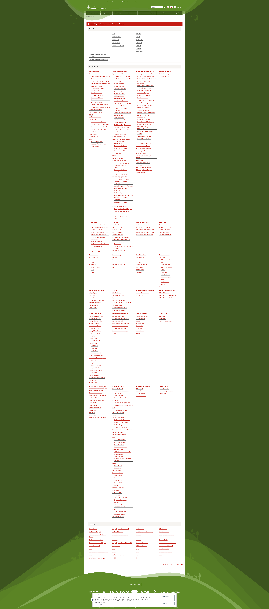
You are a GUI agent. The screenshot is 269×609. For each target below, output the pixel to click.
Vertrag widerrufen (134, 584)
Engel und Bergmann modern (144, 234)
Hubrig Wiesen (93, 380)
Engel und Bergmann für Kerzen (145, 227)
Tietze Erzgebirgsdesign (119, 514)
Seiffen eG (115, 262)
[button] (168, 7)
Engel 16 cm (94, 350)
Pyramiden (139, 328)
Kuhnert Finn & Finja (95, 303)
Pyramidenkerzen (117, 298)
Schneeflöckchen (164, 293)
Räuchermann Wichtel (95, 393)
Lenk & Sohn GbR (164, 549)
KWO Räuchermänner (120, 410)
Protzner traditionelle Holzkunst (98, 552)
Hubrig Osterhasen (94, 368)
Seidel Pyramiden (119, 86)
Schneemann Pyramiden (119, 328)
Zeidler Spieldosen (117, 234)
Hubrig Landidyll (94, 323)
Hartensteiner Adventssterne (167, 543)
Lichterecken (139, 160)
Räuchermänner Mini (142, 316)
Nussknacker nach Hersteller (97, 225)
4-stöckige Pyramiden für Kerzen (123, 195)
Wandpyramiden (117, 156)
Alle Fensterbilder (94, 257)
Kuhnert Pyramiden (120, 98)
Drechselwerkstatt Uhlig (119, 435)
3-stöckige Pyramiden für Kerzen (123, 193)
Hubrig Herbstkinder (95, 326)
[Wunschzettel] (171, 7)
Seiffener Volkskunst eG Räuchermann (98, 89)
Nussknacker (139, 326)
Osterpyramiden (164, 287)
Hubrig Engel (93, 343)
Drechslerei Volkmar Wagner (97, 543)
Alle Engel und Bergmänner (144, 225)
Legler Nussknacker (96, 241)
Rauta (114, 509)
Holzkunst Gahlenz (141, 546)
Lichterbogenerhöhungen (143, 167)
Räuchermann (118, 475)
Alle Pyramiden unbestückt (122, 163)
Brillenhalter (92, 295)
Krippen (116, 502)
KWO (113, 267)
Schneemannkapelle (118, 316)
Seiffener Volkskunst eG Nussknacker (98, 238)
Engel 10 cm (94, 348)
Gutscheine (139, 42)
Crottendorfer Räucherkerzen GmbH (97, 536)
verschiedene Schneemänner (121, 323)
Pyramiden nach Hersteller (120, 74)
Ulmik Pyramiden (119, 115)
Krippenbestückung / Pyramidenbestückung (120, 506)
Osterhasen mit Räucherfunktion (170, 260)
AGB (113, 33)
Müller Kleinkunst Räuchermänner (119, 455)
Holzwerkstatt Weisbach (166, 546)
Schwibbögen (163, 316)
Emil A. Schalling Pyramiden (122, 125)
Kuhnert (114, 260)
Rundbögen (162, 318)
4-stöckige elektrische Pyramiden (120, 198)
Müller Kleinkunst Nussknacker (100, 234)
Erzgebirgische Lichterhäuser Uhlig (122, 543)
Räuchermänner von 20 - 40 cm (100, 127)
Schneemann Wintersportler (120, 318)
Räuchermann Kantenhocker (97, 395)
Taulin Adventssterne (165, 234)
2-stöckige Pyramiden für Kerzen (123, 186)
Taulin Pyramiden (119, 84)
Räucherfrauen (93, 405)
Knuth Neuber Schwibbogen (145, 122)
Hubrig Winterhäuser (95, 333)
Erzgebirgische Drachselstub (120, 529)
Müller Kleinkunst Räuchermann (100, 84)
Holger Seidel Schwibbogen (145, 85)
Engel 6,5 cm (94, 345)
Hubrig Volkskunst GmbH (166, 535)
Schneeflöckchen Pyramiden (167, 295)
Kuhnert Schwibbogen (143, 95)
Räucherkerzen (116, 293)
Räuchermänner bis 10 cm (98, 122)
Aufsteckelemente (141, 172)
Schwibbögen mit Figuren (143, 148)
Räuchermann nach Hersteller (98, 74)
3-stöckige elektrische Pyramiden (120, 189)
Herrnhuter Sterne (164, 230)
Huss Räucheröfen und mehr (99, 79)
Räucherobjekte (93, 136)
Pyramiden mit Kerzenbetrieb (121, 139)
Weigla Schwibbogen (143, 119)
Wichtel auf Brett (94, 398)
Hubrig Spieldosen (94, 338)
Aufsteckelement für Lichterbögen (122, 303)
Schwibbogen (118, 465)
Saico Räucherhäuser (120, 442)
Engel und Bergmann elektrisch (145, 232)
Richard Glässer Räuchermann (100, 81)
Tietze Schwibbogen (143, 110)
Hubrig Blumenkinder (95, 321)
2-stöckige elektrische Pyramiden (120, 182)
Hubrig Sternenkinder (95, 360)
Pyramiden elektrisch (118, 136)
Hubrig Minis (93, 372)
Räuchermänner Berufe (96, 390)
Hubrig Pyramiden (94, 336)
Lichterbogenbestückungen (144, 170)
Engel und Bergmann (120, 500)
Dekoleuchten (140, 269)
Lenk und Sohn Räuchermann (99, 105)
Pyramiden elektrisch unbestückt (120, 166)
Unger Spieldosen (117, 227)
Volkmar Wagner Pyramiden (122, 112)
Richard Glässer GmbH (165, 552)
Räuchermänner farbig (95, 112)
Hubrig (163, 262)
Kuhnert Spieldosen (118, 232)
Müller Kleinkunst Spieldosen (121, 239)
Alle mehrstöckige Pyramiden (122, 179)
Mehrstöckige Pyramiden (119, 177)
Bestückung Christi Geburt (122, 211)
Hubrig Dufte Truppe (95, 318)
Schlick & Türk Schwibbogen (145, 131)
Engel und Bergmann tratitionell (145, 230)
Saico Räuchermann (97, 95)
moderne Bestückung (120, 216)
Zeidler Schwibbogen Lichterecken (143, 82)
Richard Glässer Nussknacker (99, 232)
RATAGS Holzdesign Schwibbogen (143, 128)
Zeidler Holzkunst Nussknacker (100, 244)
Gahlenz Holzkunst (166, 267)
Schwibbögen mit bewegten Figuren (144, 156)
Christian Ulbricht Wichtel (121, 391)
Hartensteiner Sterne (165, 232)
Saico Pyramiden (119, 91)
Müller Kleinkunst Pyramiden (122, 79)
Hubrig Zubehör (93, 382)
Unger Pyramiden (119, 81)
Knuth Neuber (165, 282)
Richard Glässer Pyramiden (122, 76)
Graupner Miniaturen (118, 251)
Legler (116, 132)
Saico (92, 269)
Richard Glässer (95, 267)
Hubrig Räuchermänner (96, 316)
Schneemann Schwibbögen (120, 331)
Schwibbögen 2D (141, 151)
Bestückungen (165, 76)
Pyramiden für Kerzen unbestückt (120, 171)
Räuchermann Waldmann (96, 400)
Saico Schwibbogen (143, 93)
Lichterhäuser (164, 386)
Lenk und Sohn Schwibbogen (145, 105)
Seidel (114, 463)
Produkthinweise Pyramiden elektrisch (97, 55)
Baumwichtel (93, 403)
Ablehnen (165, 603)
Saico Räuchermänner (120, 447)
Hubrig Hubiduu (94, 328)
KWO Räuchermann (96, 93)
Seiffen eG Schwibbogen (121, 427)
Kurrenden (139, 262)
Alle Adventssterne (164, 225)
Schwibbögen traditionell (143, 146)
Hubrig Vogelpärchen (95, 370)
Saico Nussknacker (96, 246)
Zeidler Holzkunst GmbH (96, 540)
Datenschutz (116, 42)
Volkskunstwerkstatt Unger (97, 558)
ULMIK (161, 555)
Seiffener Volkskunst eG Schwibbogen (144, 116)
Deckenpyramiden (117, 158)
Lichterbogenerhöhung (119, 300)
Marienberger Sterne (165, 227)
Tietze (137, 558)
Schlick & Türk (163, 529)
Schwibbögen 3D (141, 153)
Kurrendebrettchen (141, 265)
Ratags (114, 552)
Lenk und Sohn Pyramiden (122, 106)
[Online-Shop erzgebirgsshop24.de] (96, 7)
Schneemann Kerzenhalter (120, 326)
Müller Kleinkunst (166, 272)
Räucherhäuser (93, 134)
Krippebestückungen (118, 310)
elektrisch (92, 262)
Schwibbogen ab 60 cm (144, 143)
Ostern (116, 485)
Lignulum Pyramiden (120, 122)
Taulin (92, 272)
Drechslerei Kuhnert (118, 412)
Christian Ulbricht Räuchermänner (119, 394)
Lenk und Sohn (116, 470)
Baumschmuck (140, 331)
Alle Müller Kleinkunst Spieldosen (120, 243)
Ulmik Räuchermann (97, 102)
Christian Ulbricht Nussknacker (100, 227)
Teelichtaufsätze (117, 305)
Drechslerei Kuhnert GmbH (120, 535)
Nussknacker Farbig (95, 251)
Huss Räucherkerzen (97, 141)
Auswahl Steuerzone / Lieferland (170, 564)
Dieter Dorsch (93, 529)
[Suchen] (164, 7)
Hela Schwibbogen (142, 98)
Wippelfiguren (93, 293)
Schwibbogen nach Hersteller (144, 74)
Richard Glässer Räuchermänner (123, 405)
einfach (91, 260)
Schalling (115, 540)
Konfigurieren (165, 599)
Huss (90, 549)
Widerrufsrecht (116, 36)
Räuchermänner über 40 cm (99, 129)
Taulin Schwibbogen (143, 103)
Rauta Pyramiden (119, 117)
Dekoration (139, 272)
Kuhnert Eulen (93, 298)
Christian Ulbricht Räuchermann (100, 76)
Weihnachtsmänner (95, 117)
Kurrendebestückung (120, 214)
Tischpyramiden (117, 153)
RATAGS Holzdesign (120, 134)
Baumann (138, 540)
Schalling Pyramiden (120, 120)
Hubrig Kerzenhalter (95, 365)
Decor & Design (163, 540)
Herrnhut (138, 535)
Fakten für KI (139, 51)
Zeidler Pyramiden (119, 93)
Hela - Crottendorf (94, 546)
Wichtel (138, 321)
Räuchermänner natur (95, 109)
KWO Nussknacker (96, 230)
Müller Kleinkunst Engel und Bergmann (122, 459)
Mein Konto (139, 39)
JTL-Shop (176, 607)
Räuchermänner (140, 318)
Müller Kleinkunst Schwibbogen (146, 79)
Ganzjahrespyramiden (120, 497)
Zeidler (163, 284)
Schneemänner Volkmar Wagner (121, 430)
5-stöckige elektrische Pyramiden (120, 203)
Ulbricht (114, 257)
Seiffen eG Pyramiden (120, 425)
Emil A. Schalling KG (95, 532)
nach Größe (92, 119)
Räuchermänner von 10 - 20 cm (100, 124)
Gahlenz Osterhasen (118, 487)
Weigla (114, 558)
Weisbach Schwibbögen (144, 88)
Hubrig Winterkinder (95, 331)
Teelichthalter (140, 267)
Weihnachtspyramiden (165, 321)
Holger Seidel (116, 546)
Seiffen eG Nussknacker (121, 422)
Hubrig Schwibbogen (95, 341)
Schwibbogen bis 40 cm (144, 138)
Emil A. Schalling (164, 74)
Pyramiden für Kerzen (120, 146)
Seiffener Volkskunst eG (119, 417)
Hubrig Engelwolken (97, 355)
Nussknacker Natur (94, 249)
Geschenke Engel (96, 353)
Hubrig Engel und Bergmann (97, 358)
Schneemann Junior (118, 321)
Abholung (138, 45)
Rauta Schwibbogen (143, 108)
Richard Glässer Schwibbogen (146, 76)
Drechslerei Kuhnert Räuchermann (97, 99)
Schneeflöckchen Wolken (166, 298)
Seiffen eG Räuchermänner (122, 420)
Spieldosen (92, 415)
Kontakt (138, 36)
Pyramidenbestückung (120, 151)
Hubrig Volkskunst (117, 432)
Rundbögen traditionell (142, 165)
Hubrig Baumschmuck (95, 363)
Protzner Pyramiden (120, 88)
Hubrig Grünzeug (94, 375)
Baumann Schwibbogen (144, 90)
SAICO (91, 555)
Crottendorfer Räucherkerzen (99, 144)
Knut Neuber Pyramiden (121, 101)
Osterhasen (162, 257)
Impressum (115, 39)
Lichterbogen (139, 388)
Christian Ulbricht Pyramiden (122, 103)
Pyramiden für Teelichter (121, 148)
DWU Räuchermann (96, 86)
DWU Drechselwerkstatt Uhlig (144, 532)
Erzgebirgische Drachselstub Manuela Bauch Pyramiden (122, 128)
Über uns (138, 33)
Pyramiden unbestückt (119, 160)
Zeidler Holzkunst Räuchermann (100, 107)
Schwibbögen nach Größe (143, 136)
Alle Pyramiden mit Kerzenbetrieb (119, 142)
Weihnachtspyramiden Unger (97, 417)
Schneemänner (140, 323)
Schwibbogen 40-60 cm (144, 141)
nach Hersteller (93, 265)
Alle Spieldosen (116, 225)
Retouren (138, 48)
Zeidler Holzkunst (117, 473)
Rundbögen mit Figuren (143, 162)
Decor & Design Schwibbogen (146, 112)
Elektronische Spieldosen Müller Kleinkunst (123, 247)
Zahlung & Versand (118, 45)
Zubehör (93, 132)
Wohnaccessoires (141, 396)
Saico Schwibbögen (120, 439)
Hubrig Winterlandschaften (97, 377)
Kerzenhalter (139, 260)
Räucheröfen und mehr (142, 293)
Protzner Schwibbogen (144, 124)
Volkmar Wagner (166, 277)
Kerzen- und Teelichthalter (97, 300)
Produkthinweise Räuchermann (98, 59)
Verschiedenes (95, 146)
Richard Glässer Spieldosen (120, 237)
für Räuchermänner (118, 295)
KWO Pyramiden (119, 96)
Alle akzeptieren (165, 596)
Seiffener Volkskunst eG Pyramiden (121, 109)
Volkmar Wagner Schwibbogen (146, 100)
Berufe (91, 114)
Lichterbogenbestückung (119, 307)
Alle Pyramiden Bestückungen (123, 209)
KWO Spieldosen (117, 230)
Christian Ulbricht (166, 265)
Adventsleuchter (140, 257)
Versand (112, 607)
